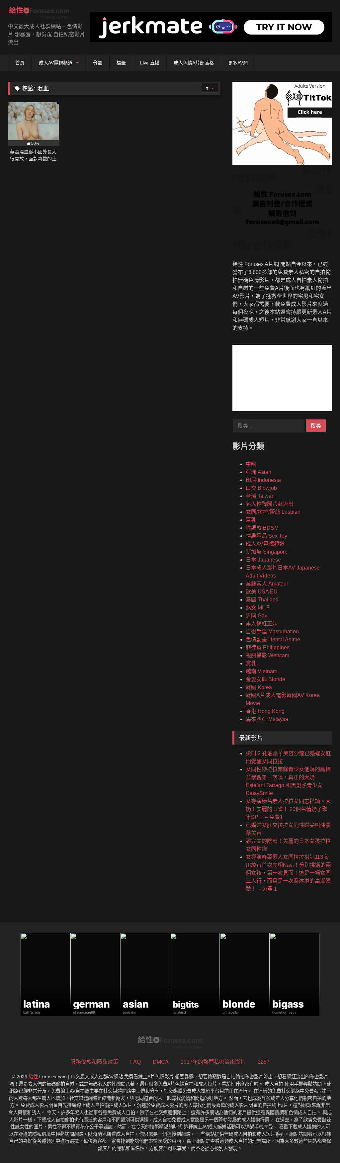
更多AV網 (238, 62)
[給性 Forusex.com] (42, 14)
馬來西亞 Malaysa (267, 719)
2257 (264, 1062)
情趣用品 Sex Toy (266, 536)
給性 (33, 1076)
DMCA (161, 1062)
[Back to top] (319, 1143)
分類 (97, 62)
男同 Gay (256, 615)
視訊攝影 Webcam (267, 655)
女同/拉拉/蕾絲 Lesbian (273, 512)
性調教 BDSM (262, 528)
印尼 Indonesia (263, 480)
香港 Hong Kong (265, 711)
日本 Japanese (263, 560)
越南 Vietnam (261, 671)
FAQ (135, 1062)
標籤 (121, 62)
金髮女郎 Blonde (265, 679)
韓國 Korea (259, 687)
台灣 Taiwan (260, 496)
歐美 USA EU (262, 591)
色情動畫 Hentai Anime (273, 639)
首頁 (20, 62)
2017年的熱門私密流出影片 (213, 1062)
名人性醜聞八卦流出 (270, 504)
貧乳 (251, 663)
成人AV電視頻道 (55, 62)
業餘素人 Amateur (267, 583)
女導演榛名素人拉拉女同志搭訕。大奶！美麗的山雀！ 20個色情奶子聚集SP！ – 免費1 (288, 809)
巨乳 (251, 520)
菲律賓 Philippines (268, 647)
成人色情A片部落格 (194, 62)
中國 (251, 464)
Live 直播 (149, 62)
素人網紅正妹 (262, 623)
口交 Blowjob (261, 488)
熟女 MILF (258, 607)
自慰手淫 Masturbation (272, 631)
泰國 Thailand (262, 599)
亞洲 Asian (258, 472)
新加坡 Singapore (267, 552)
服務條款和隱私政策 (94, 1062)
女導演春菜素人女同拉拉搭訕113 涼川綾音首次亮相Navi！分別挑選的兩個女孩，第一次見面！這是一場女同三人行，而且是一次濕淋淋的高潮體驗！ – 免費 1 (288, 873)
